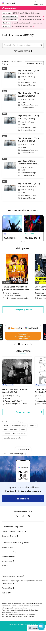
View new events (23, 412)
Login (41, 4)
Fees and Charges (9, 536)
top (5, 454)
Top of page (24, 449)
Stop (19, 344)
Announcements (8, 552)
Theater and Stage (19, 425)
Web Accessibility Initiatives (12, 576)
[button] (15, 344)
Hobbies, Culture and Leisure (15, 434)
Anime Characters (10, 430)
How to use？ (7, 561)
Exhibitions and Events (12, 438)
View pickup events (23, 310)
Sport (23, 430)
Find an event (7, 547)
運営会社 (5, 593)
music (6, 425)
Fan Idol (33, 425)
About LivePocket (8, 556)
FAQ (4, 566)
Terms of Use (7, 588)
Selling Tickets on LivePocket (13, 531)
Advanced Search (22, 51)
